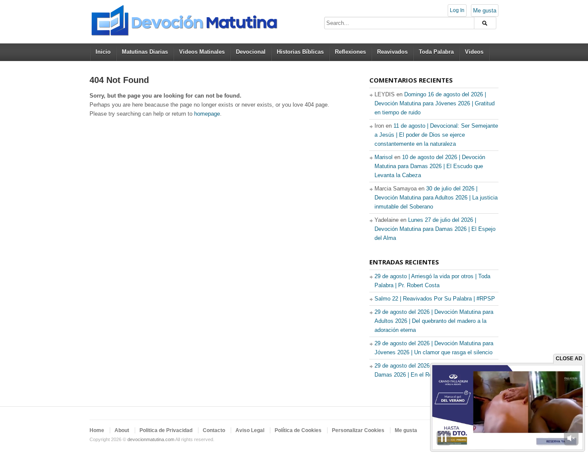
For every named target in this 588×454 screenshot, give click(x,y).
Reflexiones (350, 52)
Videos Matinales (202, 52)
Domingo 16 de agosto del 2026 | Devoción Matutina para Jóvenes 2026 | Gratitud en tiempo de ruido (434, 103)
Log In (457, 10)
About (122, 430)
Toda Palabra (436, 52)
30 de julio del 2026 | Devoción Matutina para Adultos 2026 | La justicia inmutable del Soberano (436, 197)
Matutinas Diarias (145, 52)
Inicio (103, 52)
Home (97, 430)
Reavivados (392, 52)
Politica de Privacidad (165, 430)
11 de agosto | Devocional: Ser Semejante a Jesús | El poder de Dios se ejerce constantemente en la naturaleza (436, 135)
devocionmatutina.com (150, 439)
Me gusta (484, 10)
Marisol (383, 157)
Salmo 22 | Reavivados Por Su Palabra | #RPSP (434, 298)
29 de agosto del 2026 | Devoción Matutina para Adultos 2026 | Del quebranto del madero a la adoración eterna (433, 321)
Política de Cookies (298, 430)
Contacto (214, 430)
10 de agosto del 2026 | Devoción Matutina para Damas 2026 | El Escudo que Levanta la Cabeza (429, 166)
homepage (207, 113)
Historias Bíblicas (300, 52)
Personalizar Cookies (358, 430)
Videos (474, 52)
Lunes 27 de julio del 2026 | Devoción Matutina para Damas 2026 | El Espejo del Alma (434, 229)
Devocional (251, 52)
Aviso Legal (249, 430)
